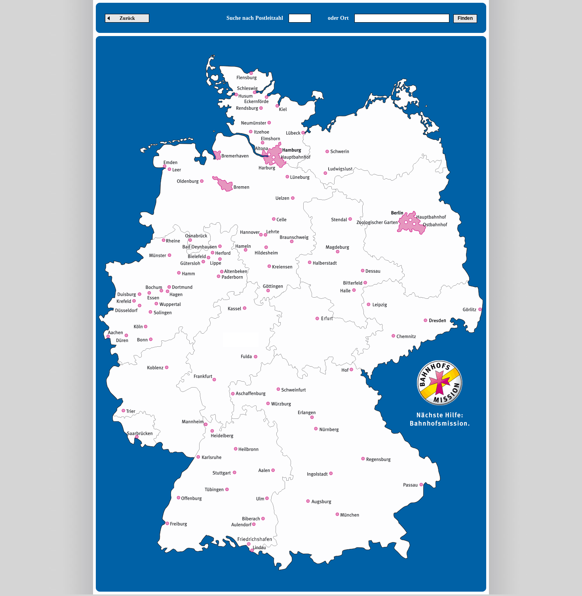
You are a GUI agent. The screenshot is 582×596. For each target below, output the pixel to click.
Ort (344, 18)
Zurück (127, 18)
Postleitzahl (269, 18)
